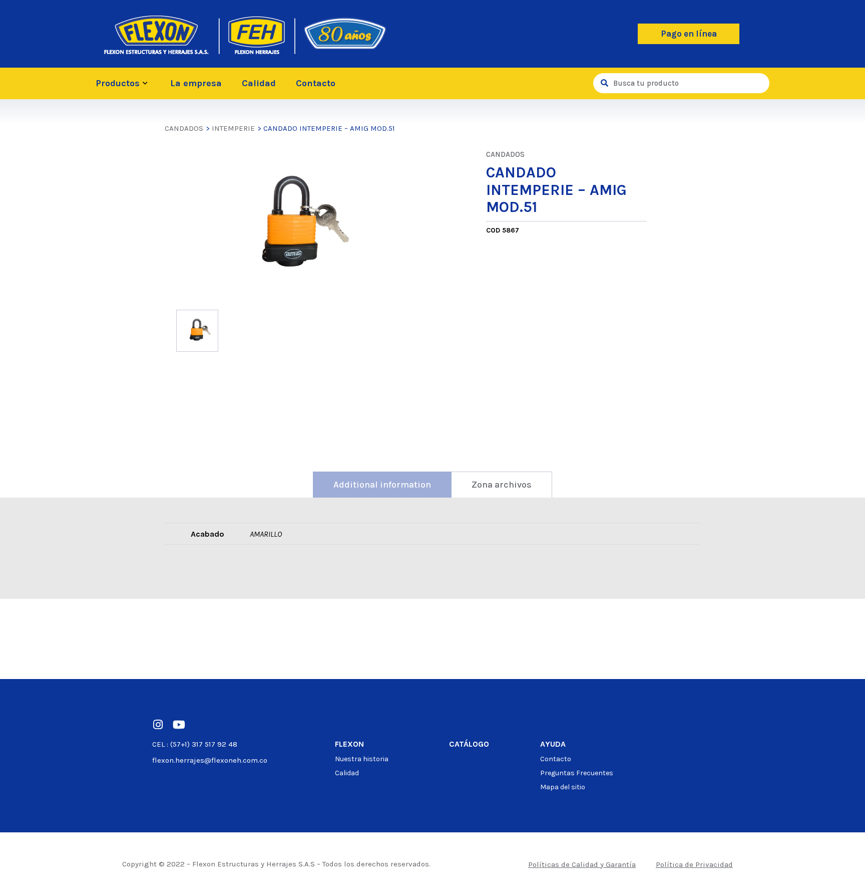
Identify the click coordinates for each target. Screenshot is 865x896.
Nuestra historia (361, 759)
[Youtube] (178, 724)
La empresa (196, 83)
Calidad (259, 83)
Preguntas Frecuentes (576, 773)
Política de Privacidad (694, 864)
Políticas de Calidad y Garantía (582, 864)
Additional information (382, 484)
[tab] (382, 485)
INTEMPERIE (233, 128)
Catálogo (469, 744)
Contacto (315, 83)
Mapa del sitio (562, 787)
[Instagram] (157, 724)
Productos (118, 83)
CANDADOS (184, 128)
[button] (688, 34)
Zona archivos (502, 484)
